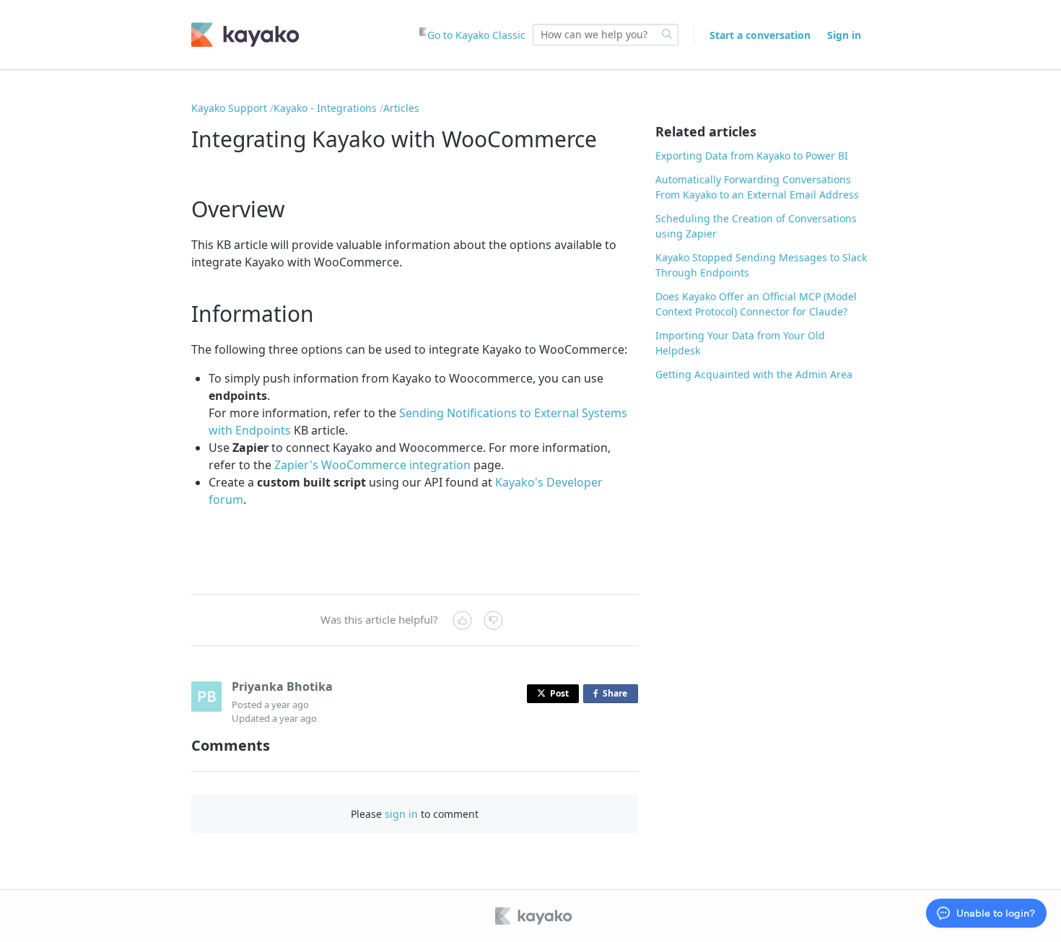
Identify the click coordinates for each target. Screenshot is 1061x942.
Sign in (844, 35)
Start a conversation (760, 35)
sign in (401, 814)
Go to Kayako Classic (476, 35)
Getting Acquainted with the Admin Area (753, 374)
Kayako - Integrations (325, 108)
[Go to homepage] (245, 34)
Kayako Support (229, 108)
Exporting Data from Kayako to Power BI (751, 155)
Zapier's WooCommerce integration (372, 465)
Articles (401, 108)
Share (618, 695)
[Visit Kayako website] (535, 916)
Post (559, 693)
